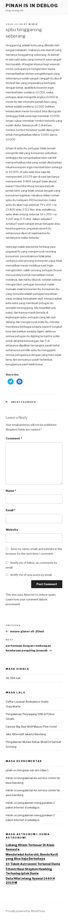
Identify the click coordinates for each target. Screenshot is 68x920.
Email (10, 510)
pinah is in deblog (32, 5)
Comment (14, 438)
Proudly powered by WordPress (25, 911)
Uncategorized (23, 402)
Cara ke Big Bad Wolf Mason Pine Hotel (31, 726)
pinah (9, 770)
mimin (33, 24)
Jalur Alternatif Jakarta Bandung (26, 734)
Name (11, 491)
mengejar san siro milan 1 (33, 770)
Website (12, 529)
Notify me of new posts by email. (31, 575)
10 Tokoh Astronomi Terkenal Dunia (33, 864)
